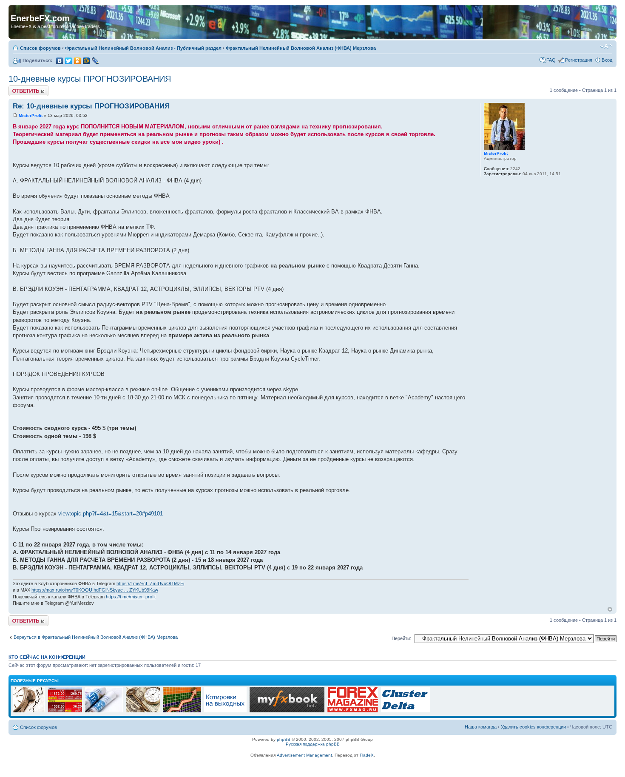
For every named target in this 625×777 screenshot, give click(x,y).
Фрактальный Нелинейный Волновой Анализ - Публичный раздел (143, 48)
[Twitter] (68, 60)
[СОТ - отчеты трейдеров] (182, 711)
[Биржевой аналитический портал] (406, 711)
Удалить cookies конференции (533, 726)
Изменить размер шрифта (606, 46)
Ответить (19, 88)
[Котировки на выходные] (225, 711)
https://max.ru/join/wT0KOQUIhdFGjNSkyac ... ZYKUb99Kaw (94, 589)
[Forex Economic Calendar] (287, 711)
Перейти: (401, 638)
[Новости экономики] (104, 711)
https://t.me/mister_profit (131, 596)
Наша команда (481, 726)
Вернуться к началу (610, 609)
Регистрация (578, 60)
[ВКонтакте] (59, 60)
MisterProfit (31, 115)
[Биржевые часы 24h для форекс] (29, 711)
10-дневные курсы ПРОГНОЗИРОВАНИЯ (90, 78)
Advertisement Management (304, 755)
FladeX (367, 755)
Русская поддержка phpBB (313, 744)
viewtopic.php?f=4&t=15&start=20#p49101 (110, 513)
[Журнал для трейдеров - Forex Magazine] (352, 711)
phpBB (283, 739)
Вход (607, 60)
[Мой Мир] (86, 60)
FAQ (551, 60)
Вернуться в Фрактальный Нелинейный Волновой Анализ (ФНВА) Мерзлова (96, 637)
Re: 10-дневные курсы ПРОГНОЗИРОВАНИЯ (91, 106)
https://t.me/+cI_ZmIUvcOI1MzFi (150, 583)
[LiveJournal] (95, 60)
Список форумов (40, 48)
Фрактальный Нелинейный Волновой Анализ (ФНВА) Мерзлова (301, 48)
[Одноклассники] (77, 60)
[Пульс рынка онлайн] (64, 711)
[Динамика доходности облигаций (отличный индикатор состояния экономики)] (142, 711)
